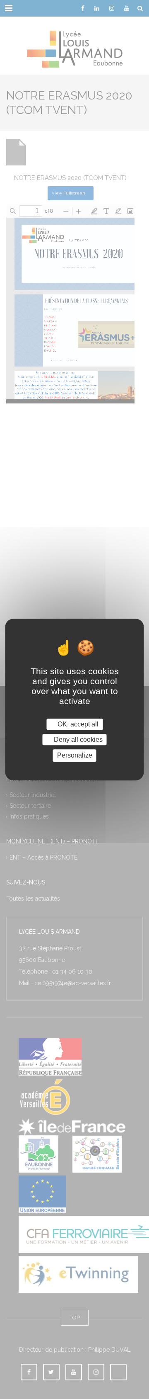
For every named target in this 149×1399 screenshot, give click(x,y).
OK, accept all (77, 724)
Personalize (74, 755)
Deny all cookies (77, 739)
